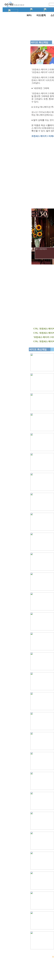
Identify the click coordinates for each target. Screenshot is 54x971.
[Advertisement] (15, 72)
